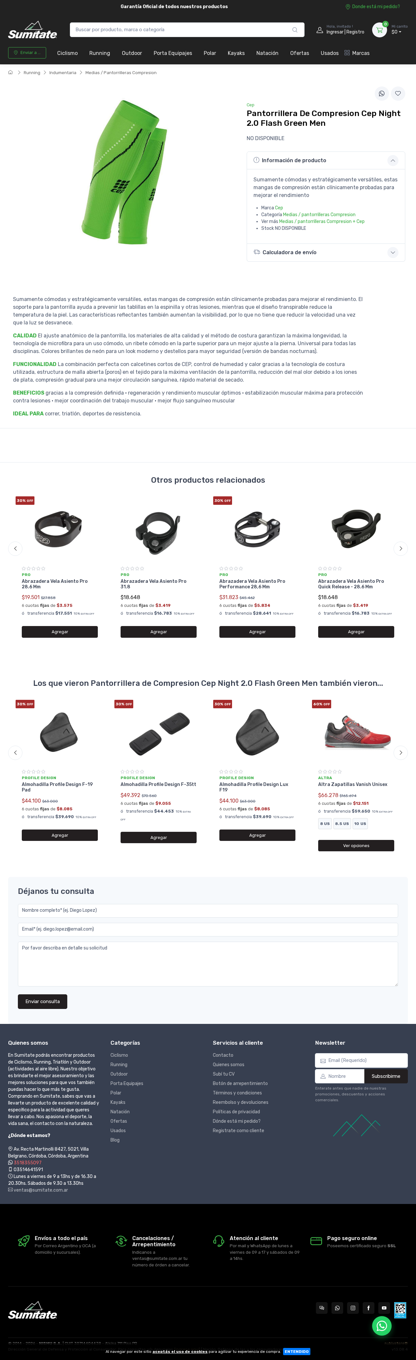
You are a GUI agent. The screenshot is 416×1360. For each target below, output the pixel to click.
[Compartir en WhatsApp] (382, 93)
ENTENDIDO (297, 1351)
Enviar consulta (42, 1001)
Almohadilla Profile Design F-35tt (158, 784)
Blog (115, 1140)
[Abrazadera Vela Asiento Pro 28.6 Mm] (59, 528)
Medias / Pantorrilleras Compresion (121, 72)
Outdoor (132, 53)
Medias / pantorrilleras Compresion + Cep (322, 221)
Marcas (361, 53)
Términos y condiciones (237, 1093)
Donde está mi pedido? (376, 6)
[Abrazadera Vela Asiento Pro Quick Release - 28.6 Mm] (356, 528)
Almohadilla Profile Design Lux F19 (253, 787)
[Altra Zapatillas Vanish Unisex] (356, 732)
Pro (26, 574)
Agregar (60, 631)
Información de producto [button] (294, 160)
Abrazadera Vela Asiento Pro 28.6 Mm (55, 584)
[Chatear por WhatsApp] (382, 1326)
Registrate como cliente (238, 1130)
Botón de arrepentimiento (240, 1083)
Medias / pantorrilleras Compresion (319, 214)
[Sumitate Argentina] (32, 29)
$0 (400, 29)
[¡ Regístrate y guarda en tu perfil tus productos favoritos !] (398, 93)
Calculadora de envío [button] (290, 252)
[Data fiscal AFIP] (400, 1310)
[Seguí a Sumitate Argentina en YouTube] (384, 1308)
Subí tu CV (224, 1074)
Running (99, 53)
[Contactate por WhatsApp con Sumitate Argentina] (337, 1308)
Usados (330, 53)
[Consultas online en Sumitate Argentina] (322, 1308)
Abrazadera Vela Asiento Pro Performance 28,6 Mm (252, 584)
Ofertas (299, 53)
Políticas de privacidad (236, 1112)
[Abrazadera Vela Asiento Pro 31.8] (158, 528)
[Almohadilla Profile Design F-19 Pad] (59, 732)
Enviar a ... (30, 52)
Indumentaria (62, 72)
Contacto (223, 1055)
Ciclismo (67, 53)
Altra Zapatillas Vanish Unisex (352, 784)
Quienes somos (228, 1064)
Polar (210, 53)
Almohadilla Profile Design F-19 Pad (57, 787)
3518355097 (28, 1163)
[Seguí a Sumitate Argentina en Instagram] (353, 1308)
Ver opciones (356, 845)
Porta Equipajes (173, 53)
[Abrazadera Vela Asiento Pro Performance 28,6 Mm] (257, 528)
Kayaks (236, 53)
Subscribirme (386, 1076)
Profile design (39, 778)
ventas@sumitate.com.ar (40, 1190)
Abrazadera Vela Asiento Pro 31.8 (154, 584)
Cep (279, 208)
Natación (267, 53)
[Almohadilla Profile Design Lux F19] (257, 732)
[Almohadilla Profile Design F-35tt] (158, 732)
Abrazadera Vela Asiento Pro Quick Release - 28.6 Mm (351, 584)
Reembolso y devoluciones (240, 1102)
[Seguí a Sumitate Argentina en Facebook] (368, 1308)
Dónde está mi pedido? (237, 1121)
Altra (325, 778)
